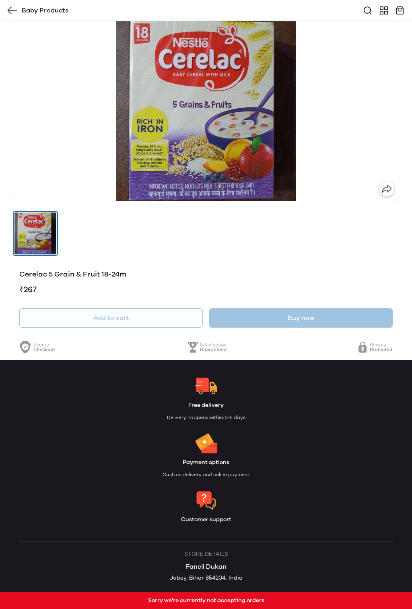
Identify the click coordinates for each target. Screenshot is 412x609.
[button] (35, 233)
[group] (206, 111)
